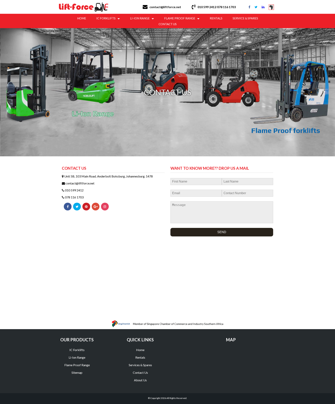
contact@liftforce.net (165, 7)
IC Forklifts (106, 18)
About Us (140, 380)
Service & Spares (245, 18)
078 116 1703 (74, 197)
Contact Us (168, 24)
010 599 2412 (207, 7)
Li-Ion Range (140, 18)
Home (81, 18)
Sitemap (77, 372)
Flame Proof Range (179, 18)
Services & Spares (140, 365)
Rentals (216, 18)
